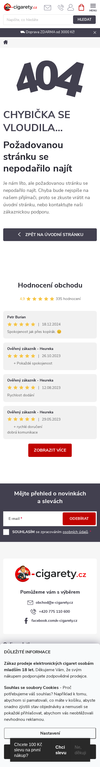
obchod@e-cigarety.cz (54, 602)
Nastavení (50, 733)
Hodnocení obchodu (50, 285)
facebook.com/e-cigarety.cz (54, 620)
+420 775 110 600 (54, 611)
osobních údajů (75, 531)
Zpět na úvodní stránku (54, 235)
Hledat (84, 19)
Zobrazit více (50, 450)
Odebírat (79, 518)
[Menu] (93, 7)
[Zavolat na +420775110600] (61, 7)
